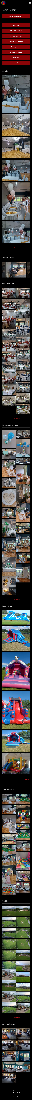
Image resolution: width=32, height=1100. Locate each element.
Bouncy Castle (16, 47)
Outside (16, 57)
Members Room (16, 63)
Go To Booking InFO (15, 16)
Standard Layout (16, 31)
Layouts (16, 25)
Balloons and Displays (16, 41)
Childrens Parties (16, 52)
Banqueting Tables (16, 36)
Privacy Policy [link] (16, 1096)
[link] (3, 3)
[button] (29, 2)
